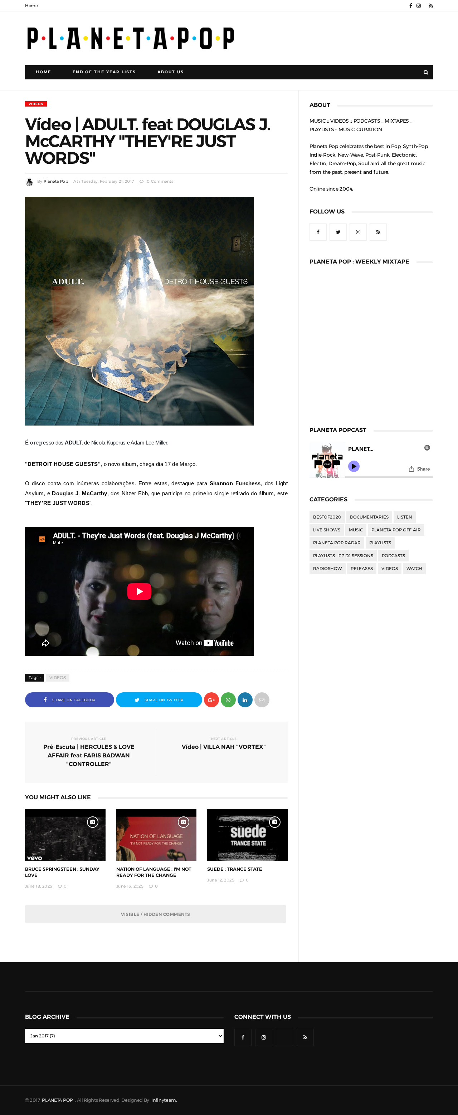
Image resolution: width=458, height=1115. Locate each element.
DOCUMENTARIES (369, 517)
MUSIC (356, 530)
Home (31, 6)
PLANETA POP (58, 1100)
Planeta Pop (56, 181)
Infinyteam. (164, 1100)
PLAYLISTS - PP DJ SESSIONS (343, 556)
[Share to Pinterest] (261, 699)
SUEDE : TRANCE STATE (234, 869)
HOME (43, 72)
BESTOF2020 (327, 517)
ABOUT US (170, 72)
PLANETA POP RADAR (337, 543)
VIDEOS (36, 103)
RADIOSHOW (327, 568)
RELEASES (362, 568)
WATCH (414, 568)
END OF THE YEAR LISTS (104, 72)
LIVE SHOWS (326, 530)
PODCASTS (393, 556)
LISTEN (404, 517)
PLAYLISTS (380, 543)
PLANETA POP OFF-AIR (396, 530)
